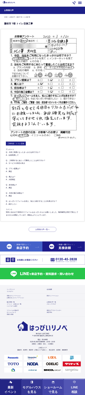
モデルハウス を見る (32, 389)
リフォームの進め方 (13, 310)
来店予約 (49, 312)
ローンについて (11, 312)
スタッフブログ (51, 304)
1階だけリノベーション (14, 295)
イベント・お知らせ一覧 (14, 304)
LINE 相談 (74, 389)
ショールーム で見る (53, 389)
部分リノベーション (53, 295)
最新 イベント (10, 389)
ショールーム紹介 (12, 306)
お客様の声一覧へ (42, 229)
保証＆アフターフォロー (54, 310)
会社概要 (49, 289)
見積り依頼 (10, 314)
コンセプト (10, 291)
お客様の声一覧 (51, 302)
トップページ (11, 289)
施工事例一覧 (11, 302)
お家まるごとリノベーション (15, 297)
